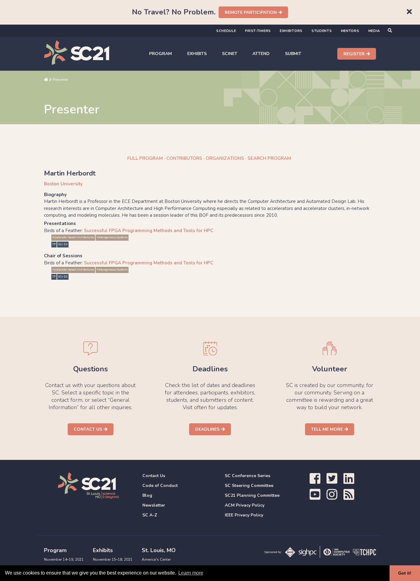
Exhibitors (291, 31)
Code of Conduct (160, 485)
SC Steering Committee (249, 485)
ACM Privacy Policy (244, 505)
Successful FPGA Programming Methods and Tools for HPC (148, 230)
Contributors (184, 158)
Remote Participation (251, 12)
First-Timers (258, 31)
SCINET (229, 54)
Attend (261, 54)
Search (269, 158)
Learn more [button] (190, 572)
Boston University (63, 184)
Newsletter (153, 505)
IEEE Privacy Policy (244, 515)
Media (374, 31)
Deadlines (207, 429)
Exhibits (197, 54)
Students (321, 31)
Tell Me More (327, 429)
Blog (147, 495)
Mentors (350, 31)
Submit (293, 54)
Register (354, 54)
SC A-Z (149, 515)
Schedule (226, 31)
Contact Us (88, 429)
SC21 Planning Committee (252, 495)
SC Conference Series (247, 476)
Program (160, 54)
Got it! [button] (404, 573)
